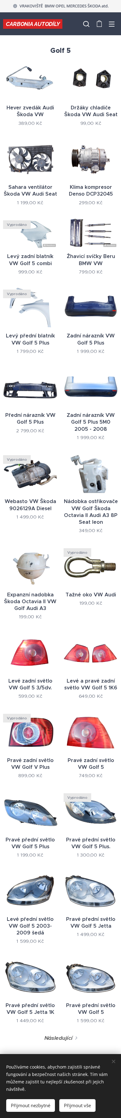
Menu (111, 24)
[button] (86, 24)
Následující (58, 1038)
